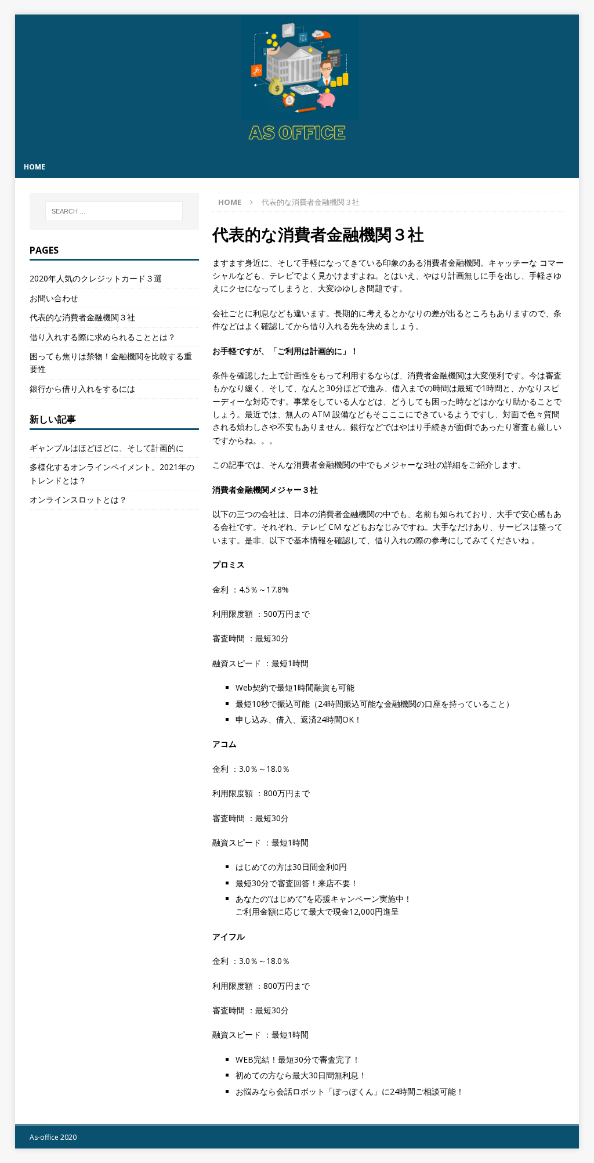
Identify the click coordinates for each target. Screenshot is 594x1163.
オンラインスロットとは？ (78, 499)
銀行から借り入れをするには (82, 388)
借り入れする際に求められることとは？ (103, 336)
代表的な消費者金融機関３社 (82, 317)
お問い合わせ (54, 298)
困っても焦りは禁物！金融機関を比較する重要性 (111, 362)
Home (34, 167)
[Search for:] (114, 211)
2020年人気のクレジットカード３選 (96, 278)
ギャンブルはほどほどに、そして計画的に (107, 447)
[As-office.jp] (297, 148)
